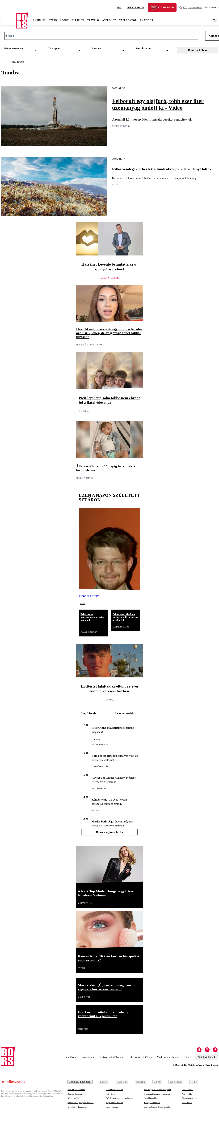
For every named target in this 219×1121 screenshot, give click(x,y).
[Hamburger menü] (8, 20)
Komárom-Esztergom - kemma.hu (157, 1094)
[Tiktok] (199, 1049)
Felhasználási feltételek (140, 1057)
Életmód (78, 20)
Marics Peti (84, 997)
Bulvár (157, 1081)
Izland (115, 184)
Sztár (53, 20)
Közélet (104, 1081)
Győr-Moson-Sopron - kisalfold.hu (119, 1098)
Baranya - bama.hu (74, 1094)
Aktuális (39, 20)
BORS (11, 62)
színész (82, 604)
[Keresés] (214, 20)
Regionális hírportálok (80, 1081)
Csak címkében (197, 50)
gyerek (95, 810)
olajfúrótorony (121, 126)
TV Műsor (146, 20)
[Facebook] (215, 1049)
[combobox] (21, 49)
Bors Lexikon (135, 7)
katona (109, 700)
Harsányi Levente (109, 278)
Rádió (194, 1081)
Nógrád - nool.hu (150, 1098)
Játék (119, 7)
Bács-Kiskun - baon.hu (76, 1090)
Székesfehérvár (192, 7)
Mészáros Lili (99, 788)
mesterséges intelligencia (90, 345)
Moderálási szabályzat (168, 1057)
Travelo (93, 20)
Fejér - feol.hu (111, 1094)
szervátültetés (84, 478)
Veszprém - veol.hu (189, 1098)
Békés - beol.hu (73, 1098)
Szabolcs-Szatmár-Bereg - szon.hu (157, 1107)
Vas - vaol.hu (187, 1094)
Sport (64, 20)
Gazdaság (122, 1081)
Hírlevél (188, 1057)
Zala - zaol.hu (187, 1102)
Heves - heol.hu (112, 1107)
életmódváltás (121, 627)
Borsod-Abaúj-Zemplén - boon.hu (80, 1102)
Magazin (140, 1081)
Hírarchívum (70, 1057)
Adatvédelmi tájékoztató (111, 1057)
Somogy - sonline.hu (152, 1102)
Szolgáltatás (176, 1081)
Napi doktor (128, 20)
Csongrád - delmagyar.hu (77, 1107)
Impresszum (88, 1057)
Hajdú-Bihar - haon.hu (114, 1102)
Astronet (109, 20)
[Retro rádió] (155, 8)
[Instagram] (207, 1049)
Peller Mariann (88, 632)
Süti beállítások (206, 1057)
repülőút (83, 1029)
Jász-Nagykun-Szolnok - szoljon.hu (157, 1090)
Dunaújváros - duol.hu (114, 1090)
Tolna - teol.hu (187, 1090)
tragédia (84, 411)
